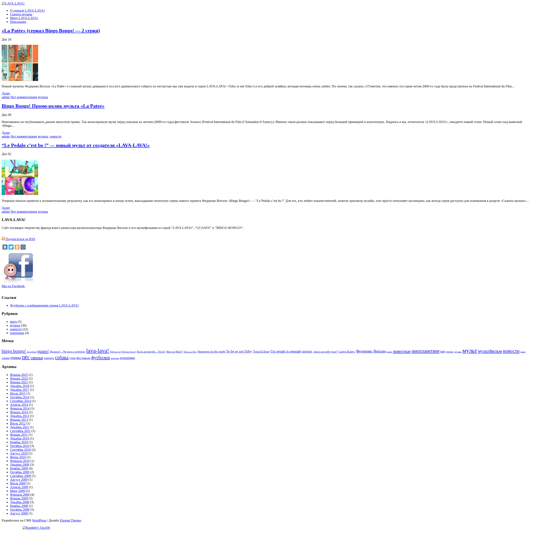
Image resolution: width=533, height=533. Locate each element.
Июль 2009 (18, 483)
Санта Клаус (346, 351)
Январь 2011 (19, 434)
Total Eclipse (261, 351)
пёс (26, 357)
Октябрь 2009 (19, 472)
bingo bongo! (14, 351)
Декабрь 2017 (19, 389)
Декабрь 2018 (19, 386)
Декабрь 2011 (19, 427)
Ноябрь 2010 (19, 442)
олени (6, 358)
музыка (458, 352)
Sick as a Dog (190, 352)
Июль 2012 (18, 423)
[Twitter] (11, 247)
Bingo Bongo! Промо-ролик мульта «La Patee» (53, 106)
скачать (49, 358)
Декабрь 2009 (19, 464)
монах (450, 351)
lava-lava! (97, 351)
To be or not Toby (239, 351)
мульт (469, 350)
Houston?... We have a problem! (67, 351)
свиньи (37, 357)
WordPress (39, 520)
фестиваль (83, 358)
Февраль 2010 (20, 461)
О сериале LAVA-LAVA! (27, 10)
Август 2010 (19, 453)
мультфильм (490, 351)
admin (6, 97)
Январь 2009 (19, 498)
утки (72, 358)
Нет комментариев (24, 97)
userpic (307, 351)
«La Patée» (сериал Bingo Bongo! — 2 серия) (51, 30)
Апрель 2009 (19, 487)
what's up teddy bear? (325, 351)
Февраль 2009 (20, 494)
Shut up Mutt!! (174, 351)
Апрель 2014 (19, 404)
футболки (100, 357)
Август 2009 (19, 479)
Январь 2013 (19, 419)
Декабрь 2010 (19, 438)
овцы (522, 352)
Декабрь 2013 (19, 416)
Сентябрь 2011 (20, 431)
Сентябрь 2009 (20, 476)
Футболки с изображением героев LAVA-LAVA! (44, 305)
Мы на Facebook (13, 286)
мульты (43, 97)
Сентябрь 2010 (20, 449)
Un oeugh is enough (285, 351)
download (31, 352)
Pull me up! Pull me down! (123, 352)
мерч (13, 321)
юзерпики (17, 333)
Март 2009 (17, 491)
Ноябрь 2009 (19, 468)
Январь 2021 (19, 382)
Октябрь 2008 (19, 509)
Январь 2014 (19, 412)
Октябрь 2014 (19, 397)
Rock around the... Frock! (151, 351)
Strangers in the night (211, 351)
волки (389, 352)
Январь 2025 (19, 374)
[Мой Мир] (23, 247)
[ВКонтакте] (4, 247)
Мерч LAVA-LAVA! (24, 18)
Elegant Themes (70, 520)
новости (55, 136)
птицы (15, 357)
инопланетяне (426, 351)
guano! (43, 351)
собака (61, 357)
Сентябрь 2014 (20, 401)
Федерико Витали (371, 351)
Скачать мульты (21, 14)
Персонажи (18, 22)
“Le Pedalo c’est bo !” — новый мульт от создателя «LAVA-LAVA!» (76, 145)
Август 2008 (19, 513)
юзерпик (115, 358)
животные (402, 351)
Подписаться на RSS (20, 239)
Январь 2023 (19, 378)
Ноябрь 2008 (19, 506)
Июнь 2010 (18, 457)
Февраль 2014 (20, 408)
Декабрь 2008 (19, 502)
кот (443, 351)
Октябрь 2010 (19, 446)
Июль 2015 (18, 393)
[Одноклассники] (17, 247)
